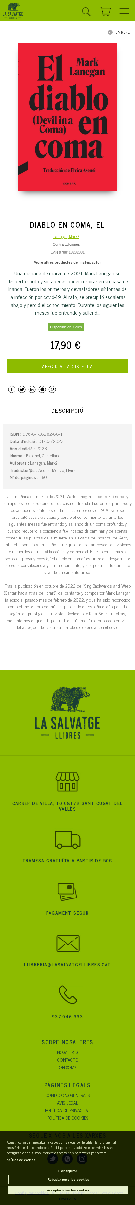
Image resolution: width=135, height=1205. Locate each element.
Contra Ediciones (66, 244)
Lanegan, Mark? (66, 236)
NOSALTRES (67, 1052)
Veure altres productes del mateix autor (67, 262)
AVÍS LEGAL (67, 1102)
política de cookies (21, 1160)
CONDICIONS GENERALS (68, 1095)
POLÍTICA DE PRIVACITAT (67, 1110)
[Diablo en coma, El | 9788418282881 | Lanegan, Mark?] (67, 117)
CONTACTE (67, 1059)
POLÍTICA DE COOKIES (67, 1117)
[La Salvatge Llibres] (13, 12)
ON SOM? (67, 1067)
